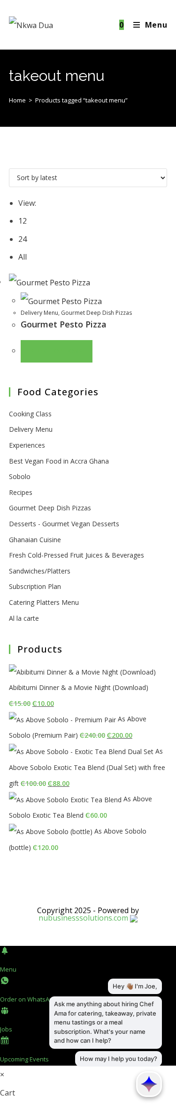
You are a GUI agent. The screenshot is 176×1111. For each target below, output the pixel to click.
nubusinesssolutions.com (83, 918)
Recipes (20, 492)
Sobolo (20, 476)
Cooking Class (30, 413)
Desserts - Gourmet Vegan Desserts (64, 523)
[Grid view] (12, 159)
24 (22, 239)
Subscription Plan (35, 586)
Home (17, 100)
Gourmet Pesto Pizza (64, 324)
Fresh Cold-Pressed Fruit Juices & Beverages (76, 555)
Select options (57, 351)
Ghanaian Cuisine (35, 539)
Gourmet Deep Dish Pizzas (96, 313)
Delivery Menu (39, 313)
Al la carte (24, 618)
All (22, 257)
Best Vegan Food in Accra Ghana (59, 461)
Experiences (27, 445)
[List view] (17, 159)
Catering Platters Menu (44, 602)
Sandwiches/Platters (39, 570)
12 (22, 221)
